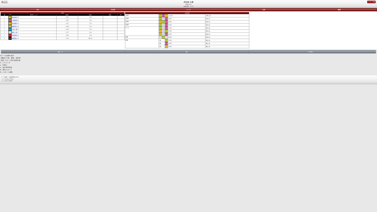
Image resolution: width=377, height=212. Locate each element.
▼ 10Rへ (310, 52)
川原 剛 (14, 29)
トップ (5, 1)
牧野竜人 (14, 38)
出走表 (113, 9)
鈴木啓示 (14, 35)
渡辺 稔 (14, 32)
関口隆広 (14, 23)
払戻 (264, 9)
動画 (339, 9)
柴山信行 (14, 17)
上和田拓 (14, 20)
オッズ (188, 9)
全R (38, 9)
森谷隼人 (14, 26)
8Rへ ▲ (60, 52)
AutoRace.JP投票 (371, 1)
